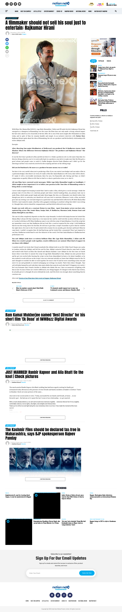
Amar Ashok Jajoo (17, 34)
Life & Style (37, 11)
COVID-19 (59, 11)
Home (16, 11)
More (90, 11)
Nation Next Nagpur (100, 11)
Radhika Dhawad (16, 382)
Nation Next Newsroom (18, 325)
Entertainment (49, 11)
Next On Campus (26, 11)
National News (81, 11)
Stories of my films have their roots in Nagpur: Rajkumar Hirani (40, 278)
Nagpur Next (92, 601)
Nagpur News (69, 11)
